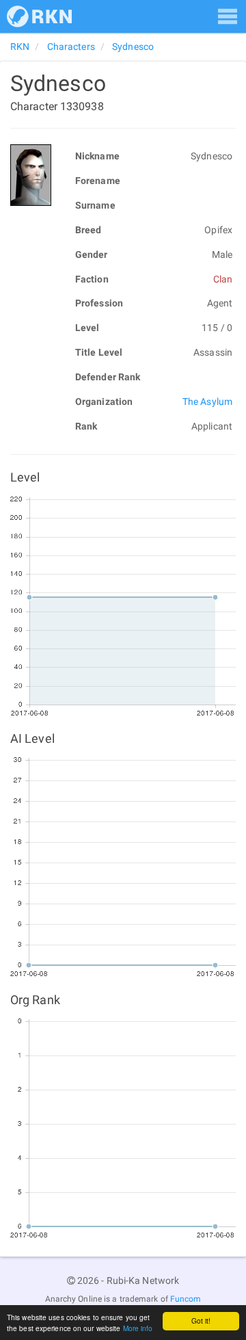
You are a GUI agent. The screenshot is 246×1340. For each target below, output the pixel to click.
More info (138, 1328)
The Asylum (207, 401)
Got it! (201, 1320)
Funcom (186, 1299)
